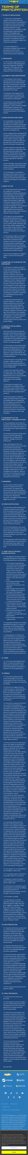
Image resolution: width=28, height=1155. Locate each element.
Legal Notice (4, 1104)
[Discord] (6, 1093)
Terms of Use (6, 1107)
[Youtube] (22, 1093)
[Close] (26, 1132)
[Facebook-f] (8, 1097)
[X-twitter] (14, 1097)
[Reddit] (20, 1097)
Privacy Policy (14, 1104)
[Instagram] (17, 1093)
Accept (14, 1152)
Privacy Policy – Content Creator (11, 1110)
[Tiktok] (11, 1093)
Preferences (14, 1147)
